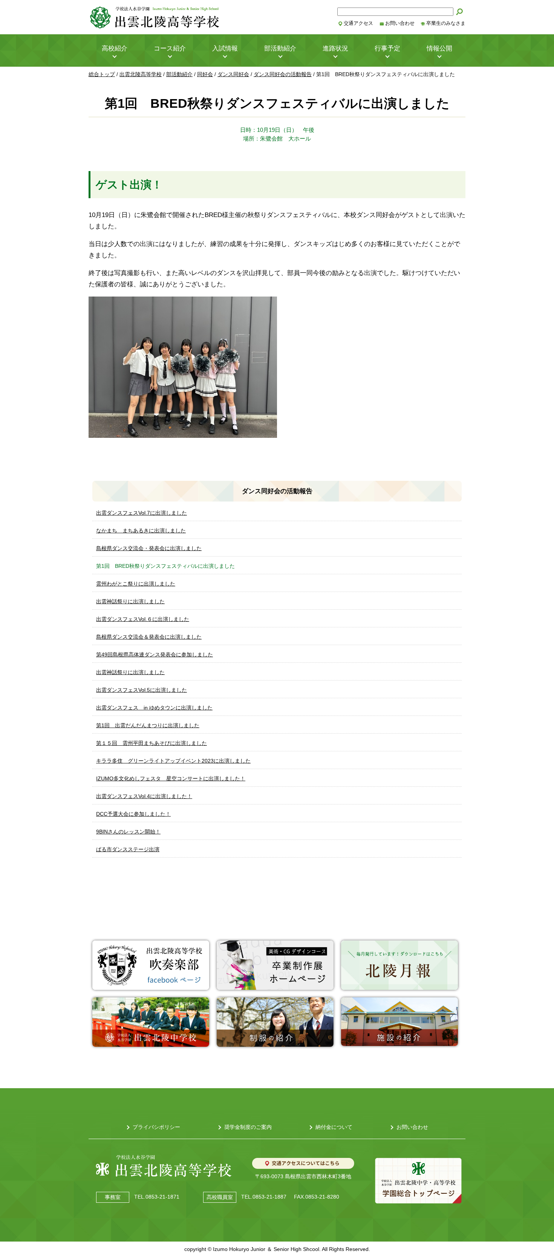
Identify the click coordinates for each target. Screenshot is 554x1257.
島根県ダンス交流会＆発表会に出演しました (149, 637)
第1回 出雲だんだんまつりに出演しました (147, 725)
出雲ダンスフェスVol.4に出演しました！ (144, 796)
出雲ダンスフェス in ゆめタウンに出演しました (154, 708)
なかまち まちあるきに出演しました (141, 531)
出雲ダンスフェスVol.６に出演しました (142, 619)
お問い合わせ (400, 23)
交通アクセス (358, 23)
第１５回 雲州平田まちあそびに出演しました (151, 743)
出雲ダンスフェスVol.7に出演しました (141, 513)
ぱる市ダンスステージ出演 (127, 849)
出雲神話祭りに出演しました (130, 601)
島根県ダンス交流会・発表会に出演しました (149, 548)
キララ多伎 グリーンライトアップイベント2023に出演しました (173, 761)
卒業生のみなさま (445, 23)
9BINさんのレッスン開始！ (128, 832)
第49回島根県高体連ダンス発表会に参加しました (154, 654)
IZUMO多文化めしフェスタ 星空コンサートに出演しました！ (170, 778)
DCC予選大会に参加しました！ (133, 814)
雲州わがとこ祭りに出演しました (135, 584)
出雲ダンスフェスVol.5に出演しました (141, 690)
